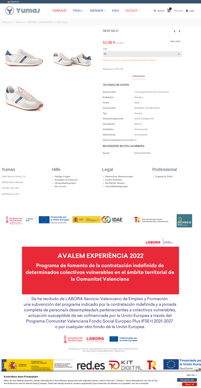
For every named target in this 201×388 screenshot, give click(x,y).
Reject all (189, 384)
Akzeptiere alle (187, 380)
